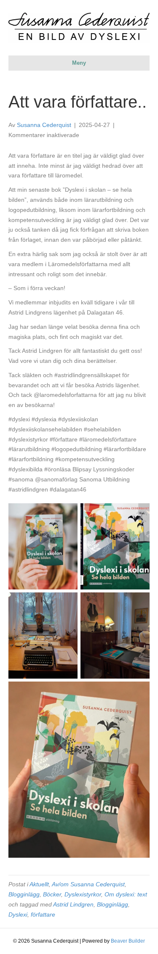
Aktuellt (39, 884)
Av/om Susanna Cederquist (88, 884)
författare (43, 914)
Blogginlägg (24, 894)
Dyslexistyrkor (82, 894)
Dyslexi (17, 914)
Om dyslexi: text (125, 894)
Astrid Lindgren (73, 904)
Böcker (52, 894)
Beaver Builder (128, 941)
